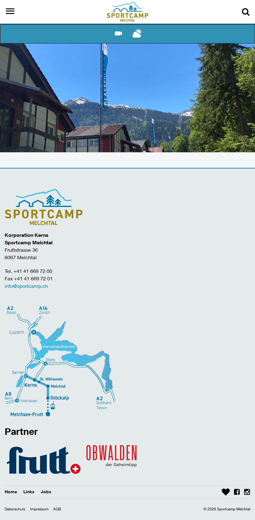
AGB (57, 509)
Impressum (39, 509)
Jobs (46, 491)
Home (11, 491)
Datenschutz (15, 509)
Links (29, 491)
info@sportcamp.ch (26, 286)
